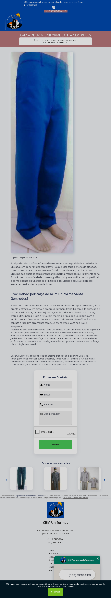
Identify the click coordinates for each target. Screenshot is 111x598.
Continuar (55, 592)
